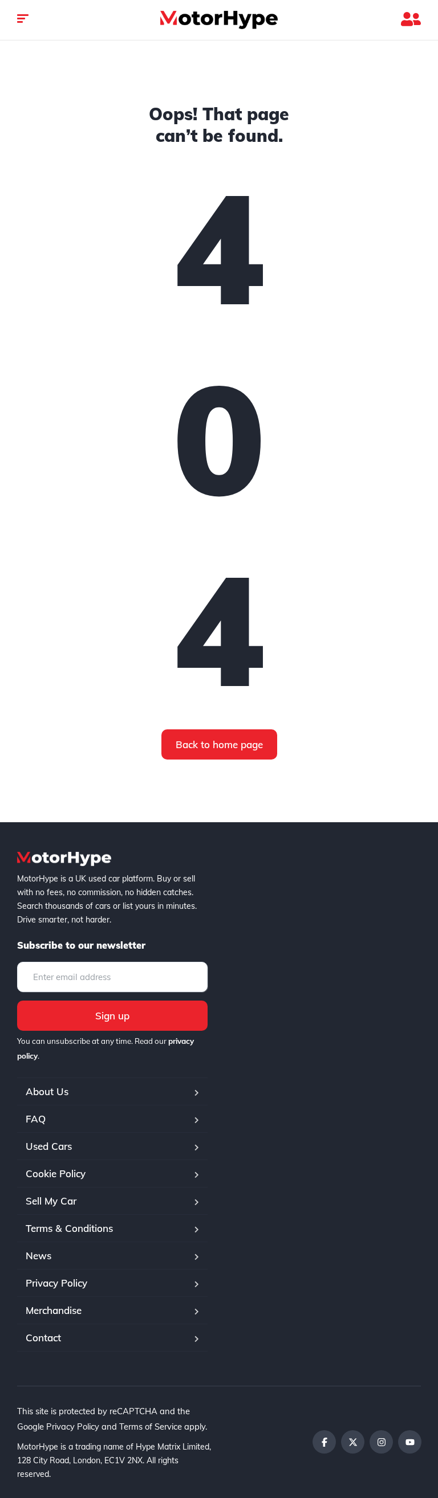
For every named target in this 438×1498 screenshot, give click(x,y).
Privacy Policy (56, 1283)
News (38, 1256)
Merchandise (54, 1310)
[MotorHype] (219, 20)
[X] (352, 1442)
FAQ (36, 1119)
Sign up (112, 1016)
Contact (43, 1338)
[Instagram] (381, 1442)
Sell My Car (51, 1201)
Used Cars (49, 1146)
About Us (47, 1091)
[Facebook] (324, 1442)
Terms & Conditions (69, 1228)
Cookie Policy (56, 1173)
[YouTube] (409, 1442)
